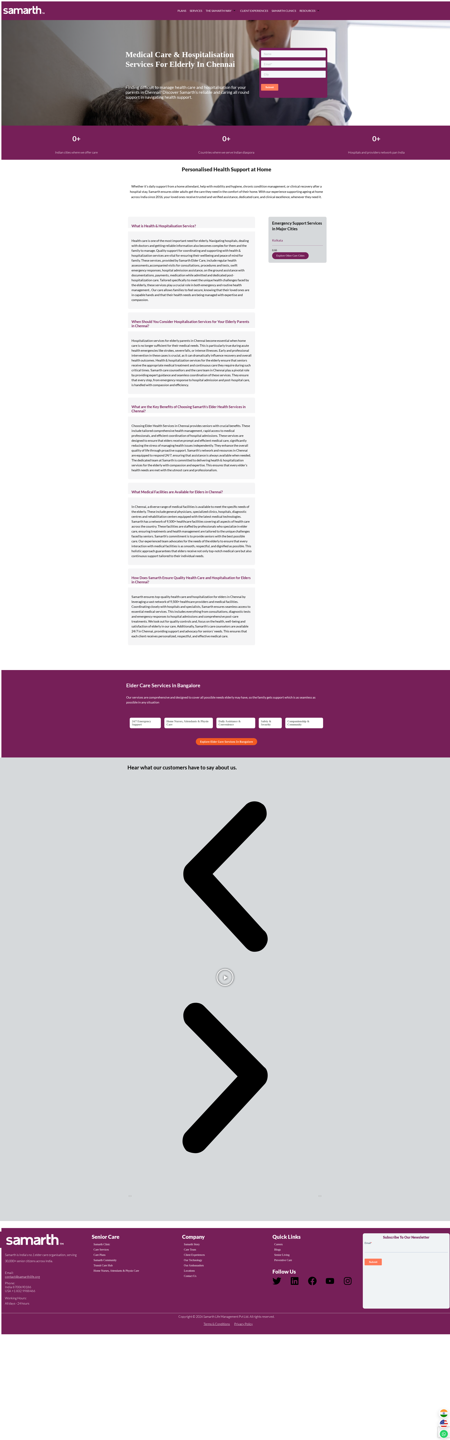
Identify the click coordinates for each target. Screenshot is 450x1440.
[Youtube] (330, 1281)
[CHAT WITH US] (443, 1434)
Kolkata (277, 240)
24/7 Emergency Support (141, 723)
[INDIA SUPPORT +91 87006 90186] (443, 1413)
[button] (191, 222)
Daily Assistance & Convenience (229, 723)
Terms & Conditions (217, 1324)
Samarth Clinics (284, 10)
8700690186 (22, 1287)
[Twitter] (276, 1281)
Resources (307, 10)
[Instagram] (347, 1281)
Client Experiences (254, 10)
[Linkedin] (294, 1281)
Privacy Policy (243, 1324)
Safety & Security (266, 723)
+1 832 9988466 (23, 1291)
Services (196, 10)
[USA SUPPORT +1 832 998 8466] (443, 1423)
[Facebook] (312, 1281)
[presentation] (130, 1196)
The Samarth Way (219, 10)
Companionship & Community (298, 723)
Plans (182, 10)
